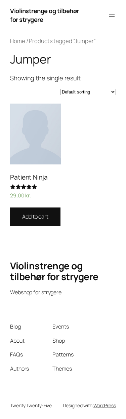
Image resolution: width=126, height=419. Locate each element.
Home (17, 41)
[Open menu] (112, 15)
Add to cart (35, 216)
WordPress (104, 405)
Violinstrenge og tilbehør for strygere (54, 271)
